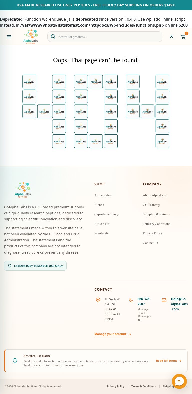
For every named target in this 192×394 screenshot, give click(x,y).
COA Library (151, 205)
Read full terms (169, 360)
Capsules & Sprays (107, 214)
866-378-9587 (144, 301)
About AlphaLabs (155, 195)
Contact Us (150, 243)
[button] (179, 381)
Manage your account (112, 334)
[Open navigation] (9, 37)
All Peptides (102, 195)
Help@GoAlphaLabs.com (179, 304)
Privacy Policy (153, 233)
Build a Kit (102, 224)
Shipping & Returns (156, 214)
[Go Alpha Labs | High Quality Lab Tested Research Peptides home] (31, 37)
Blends (99, 205)
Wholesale (101, 233)
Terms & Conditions (156, 224)
